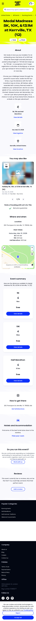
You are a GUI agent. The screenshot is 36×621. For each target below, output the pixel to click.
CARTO (15, 265)
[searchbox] (18, 10)
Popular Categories (9, 504)
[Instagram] (13, 600)
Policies (4, 562)
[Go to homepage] (18, 3)
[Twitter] (8, 600)
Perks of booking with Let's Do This (18, 205)
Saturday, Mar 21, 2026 (18, 233)
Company (5, 545)
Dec (6, 164)
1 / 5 (18, 199)
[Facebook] (4, 600)
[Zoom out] (32, 250)
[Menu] (7, 3)
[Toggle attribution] (32, 265)
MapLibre (8, 265)
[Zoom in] (32, 247)
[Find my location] (32, 254)
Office (4, 579)
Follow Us (5, 593)
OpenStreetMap (23, 265)
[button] (18, 257)
